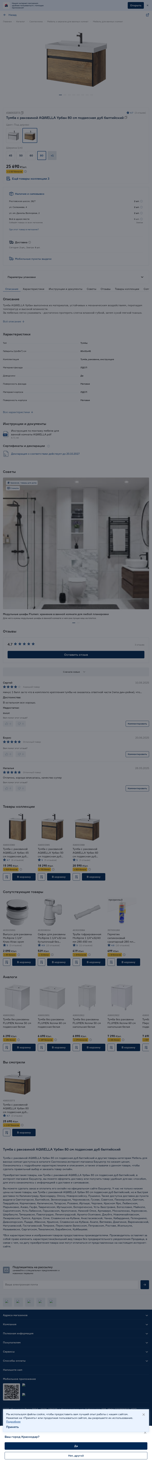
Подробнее (13, 1421)
